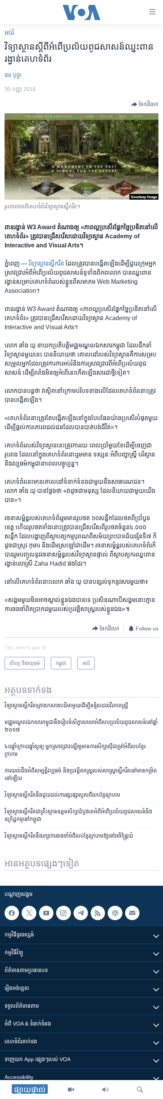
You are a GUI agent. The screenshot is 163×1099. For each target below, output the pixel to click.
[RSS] (98, 913)
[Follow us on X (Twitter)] (29, 913)
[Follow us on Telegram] (81, 913)
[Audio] (105, 1089)
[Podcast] (115, 913)
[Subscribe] (132, 913)
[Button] (144, 104)
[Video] (71, 1089)
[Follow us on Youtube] (46, 913)
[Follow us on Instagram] (63, 913)
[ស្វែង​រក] (140, 1089)
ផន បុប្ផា (13, 75)
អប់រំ (9, 33)
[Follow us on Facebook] (12, 913)
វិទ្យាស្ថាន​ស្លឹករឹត (46, 263)
